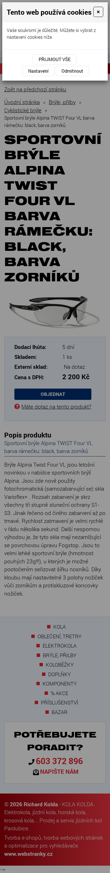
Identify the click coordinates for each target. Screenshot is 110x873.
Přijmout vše (55, 59)
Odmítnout (72, 71)
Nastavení (38, 71)
